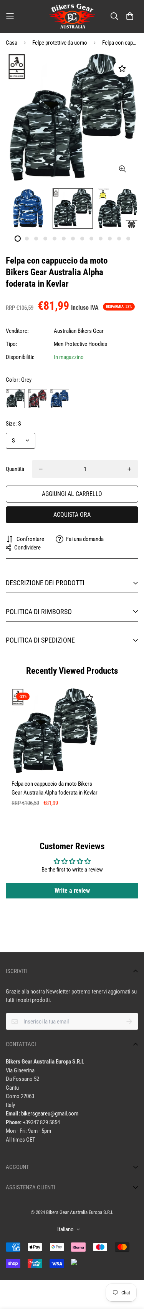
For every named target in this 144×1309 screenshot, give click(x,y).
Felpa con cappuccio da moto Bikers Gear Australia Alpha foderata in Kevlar (55, 788)
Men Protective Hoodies (80, 344)
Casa (11, 42)
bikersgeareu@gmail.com (49, 1113)
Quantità (15, 469)
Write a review (72, 890)
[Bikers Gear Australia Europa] (72, 16)
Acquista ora (72, 514)
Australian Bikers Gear (79, 330)
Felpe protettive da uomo (59, 42)
